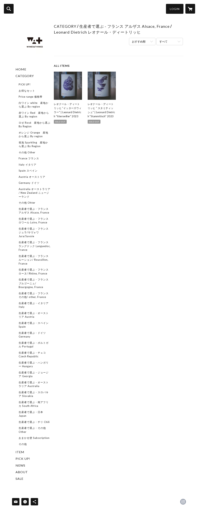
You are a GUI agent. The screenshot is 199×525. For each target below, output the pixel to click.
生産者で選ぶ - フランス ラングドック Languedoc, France (35, 246)
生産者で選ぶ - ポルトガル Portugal (34, 344)
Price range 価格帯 (30, 96)
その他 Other (27, 152)
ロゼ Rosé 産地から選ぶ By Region (34, 124)
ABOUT (22, 472)
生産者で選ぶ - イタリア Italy (34, 305)
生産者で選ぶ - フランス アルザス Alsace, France (34, 210)
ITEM (20, 452)
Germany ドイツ (29, 182)
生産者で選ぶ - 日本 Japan (31, 413)
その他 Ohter (27, 202)
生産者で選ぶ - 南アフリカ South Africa (34, 404)
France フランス (29, 158)
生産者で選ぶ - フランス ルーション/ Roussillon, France (34, 259)
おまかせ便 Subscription (34, 437)
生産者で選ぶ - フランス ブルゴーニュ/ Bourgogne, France (34, 283)
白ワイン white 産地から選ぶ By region (33, 104)
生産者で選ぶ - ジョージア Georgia (34, 374)
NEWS (20, 465)
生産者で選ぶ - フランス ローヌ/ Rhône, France (34, 271)
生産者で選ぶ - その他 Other (32, 429)
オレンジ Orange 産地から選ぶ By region (33, 134)
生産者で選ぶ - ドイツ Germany (32, 334)
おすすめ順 (139, 41)
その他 (23, 444)
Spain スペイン (28, 170)
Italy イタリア (27, 164)
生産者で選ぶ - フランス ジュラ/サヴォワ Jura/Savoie (34, 232)
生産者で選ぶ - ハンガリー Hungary (34, 364)
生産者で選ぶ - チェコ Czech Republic (32, 354)
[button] (174, 9)
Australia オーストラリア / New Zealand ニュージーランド (34, 192)
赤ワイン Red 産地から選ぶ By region (34, 114)
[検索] (9, 9)
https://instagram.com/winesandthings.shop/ (183, 502)
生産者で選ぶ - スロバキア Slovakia (34, 394)
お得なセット (27, 90)
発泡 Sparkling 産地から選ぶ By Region (33, 144)
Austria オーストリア (32, 176)
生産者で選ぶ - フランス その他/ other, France (34, 295)
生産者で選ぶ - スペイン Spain (34, 324)
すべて (163, 41)
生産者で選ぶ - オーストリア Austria (34, 315)
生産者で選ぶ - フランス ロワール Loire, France (34, 220)
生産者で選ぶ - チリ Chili (34, 421)
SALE (19, 478)
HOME (21, 69)
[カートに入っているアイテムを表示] (190, 9)
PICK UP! (25, 84)
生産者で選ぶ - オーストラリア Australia (34, 384)
